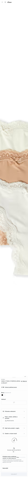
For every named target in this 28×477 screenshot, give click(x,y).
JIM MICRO (3, 379)
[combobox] (14, 402)
